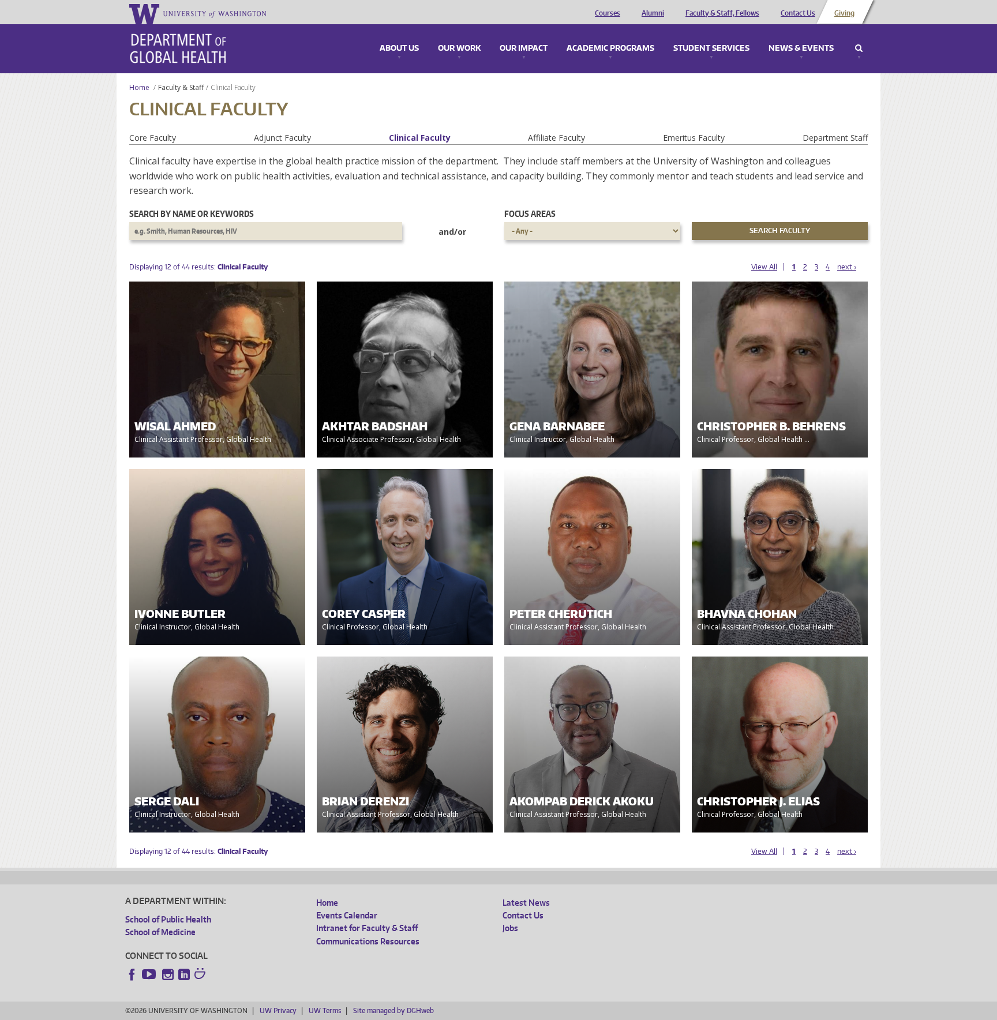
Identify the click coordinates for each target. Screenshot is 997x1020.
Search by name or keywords (191, 214)
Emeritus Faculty (694, 137)
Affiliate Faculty (556, 137)
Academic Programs (610, 48)
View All (764, 266)
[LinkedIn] (184, 974)
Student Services (711, 48)
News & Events (801, 48)
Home (139, 87)
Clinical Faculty (420, 137)
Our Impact (524, 48)
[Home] (178, 48)
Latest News (526, 902)
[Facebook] (132, 974)
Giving (844, 13)
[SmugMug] (201, 975)
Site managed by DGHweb (393, 1010)
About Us (399, 48)
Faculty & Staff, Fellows (722, 13)
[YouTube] (150, 974)
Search (859, 48)
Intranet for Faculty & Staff (367, 928)
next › (846, 266)
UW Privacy (278, 1010)
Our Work (459, 48)
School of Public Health (168, 919)
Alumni (653, 13)
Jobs (510, 928)
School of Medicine (160, 932)
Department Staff (835, 137)
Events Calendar (346, 915)
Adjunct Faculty (282, 137)
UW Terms (325, 1010)
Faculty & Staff (181, 87)
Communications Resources (367, 941)
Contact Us (798, 13)
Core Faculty (152, 137)
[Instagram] (168, 974)
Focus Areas (530, 214)
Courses (607, 13)
